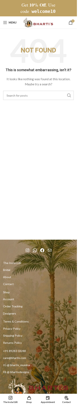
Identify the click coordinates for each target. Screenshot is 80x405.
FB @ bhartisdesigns (16, 372)
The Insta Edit (12, 263)
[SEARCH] (69, 95)
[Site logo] (38, 22)
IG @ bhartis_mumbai (16, 365)
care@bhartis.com (14, 358)
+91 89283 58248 (14, 351)
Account (8, 299)
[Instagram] (27, 250)
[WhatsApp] (34, 250)
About (7, 277)
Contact (8, 284)
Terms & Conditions (16, 321)
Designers (9, 313)
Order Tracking (13, 306)
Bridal (6, 270)
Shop (6, 292)
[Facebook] (42, 250)
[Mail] (49, 250)
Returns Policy (12, 342)
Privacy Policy (12, 328)
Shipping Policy (12, 335)
